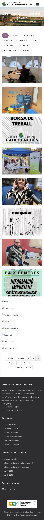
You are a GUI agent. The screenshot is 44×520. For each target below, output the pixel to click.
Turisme (28, 109)
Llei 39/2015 (8, 471)
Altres (15, 109)
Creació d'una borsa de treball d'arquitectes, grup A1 (22, 128)
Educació (18, 231)
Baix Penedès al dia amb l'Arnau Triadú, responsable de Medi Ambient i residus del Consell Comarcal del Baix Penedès (22, 340)
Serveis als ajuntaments (13, 436)
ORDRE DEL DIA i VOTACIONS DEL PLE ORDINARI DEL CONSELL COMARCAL (22, 347)
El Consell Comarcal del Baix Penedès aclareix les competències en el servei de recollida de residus (22, 333)
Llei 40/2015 (8, 475)
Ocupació (21, 109)
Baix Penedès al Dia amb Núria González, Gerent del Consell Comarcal (22, 189)
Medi (16, 197)
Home (11, 21)
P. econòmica (23, 197)
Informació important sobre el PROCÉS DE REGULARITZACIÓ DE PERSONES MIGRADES (22, 281)
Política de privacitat (11, 444)
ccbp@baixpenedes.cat (13, 410)
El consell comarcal (11, 428)
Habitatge (24, 136)
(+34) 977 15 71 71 (11, 407)
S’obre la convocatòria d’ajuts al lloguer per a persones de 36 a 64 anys (22, 320)
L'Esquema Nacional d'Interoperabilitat (18, 463)
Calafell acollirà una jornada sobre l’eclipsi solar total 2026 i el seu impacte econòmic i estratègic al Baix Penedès (22, 306)
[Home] (15, 3)
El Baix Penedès (10, 424)
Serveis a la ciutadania (12, 432)
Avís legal (33, 515)
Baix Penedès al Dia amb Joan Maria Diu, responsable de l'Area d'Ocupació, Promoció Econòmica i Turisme (22, 98)
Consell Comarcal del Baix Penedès (26, 512)
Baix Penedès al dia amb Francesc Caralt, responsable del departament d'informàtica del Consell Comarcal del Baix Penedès (22, 250)
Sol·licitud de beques (11, 440)
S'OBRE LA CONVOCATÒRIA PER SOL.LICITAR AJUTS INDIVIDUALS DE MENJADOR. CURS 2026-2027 (22, 220)
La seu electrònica (10, 459)
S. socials (22, 82)
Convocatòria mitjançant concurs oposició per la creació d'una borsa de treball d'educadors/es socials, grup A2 (22, 313)
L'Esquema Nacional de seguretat (16, 467)
